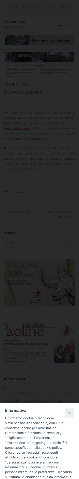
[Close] (69, 412)
